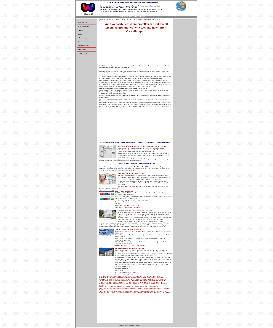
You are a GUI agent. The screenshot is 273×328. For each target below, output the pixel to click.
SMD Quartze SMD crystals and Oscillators (133, 245)
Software (80, 30)
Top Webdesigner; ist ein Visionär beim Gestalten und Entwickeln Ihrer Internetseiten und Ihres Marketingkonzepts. (132, 280)
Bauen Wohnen (82, 42)
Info (121, 16)
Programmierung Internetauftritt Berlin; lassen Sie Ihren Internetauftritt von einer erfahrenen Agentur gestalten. (131, 276)
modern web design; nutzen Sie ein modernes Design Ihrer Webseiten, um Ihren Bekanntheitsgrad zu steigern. (131, 278)
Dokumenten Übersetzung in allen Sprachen (131, 173)
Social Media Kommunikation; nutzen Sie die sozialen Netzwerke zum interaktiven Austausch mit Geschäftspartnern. (132, 279)
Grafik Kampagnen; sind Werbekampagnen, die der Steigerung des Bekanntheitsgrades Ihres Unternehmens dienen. (133, 291)
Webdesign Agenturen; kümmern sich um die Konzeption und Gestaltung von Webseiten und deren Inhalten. (130, 282)
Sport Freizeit (82, 49)
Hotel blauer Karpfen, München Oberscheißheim (129, 248)
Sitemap (143, 16)
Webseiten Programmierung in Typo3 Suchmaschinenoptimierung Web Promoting (142, 146)
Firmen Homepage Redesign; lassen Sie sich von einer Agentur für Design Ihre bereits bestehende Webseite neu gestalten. (135, 292)
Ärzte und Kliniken (83, 46)
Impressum (125, 16)
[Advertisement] (135, 49)
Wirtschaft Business (83, 26)
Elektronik (81, 34)
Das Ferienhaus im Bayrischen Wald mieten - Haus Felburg (135, 210)
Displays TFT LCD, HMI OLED (130, 205)
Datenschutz (132, 16)
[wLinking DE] (88, 7)
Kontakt (138, 16)
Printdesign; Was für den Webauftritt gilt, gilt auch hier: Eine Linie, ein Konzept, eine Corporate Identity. (128, 286)
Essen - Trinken (82, 53)
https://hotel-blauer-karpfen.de (124, 274)
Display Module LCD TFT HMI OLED (129, 207)
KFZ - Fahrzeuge (83, 38)
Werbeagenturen (83, 22)
